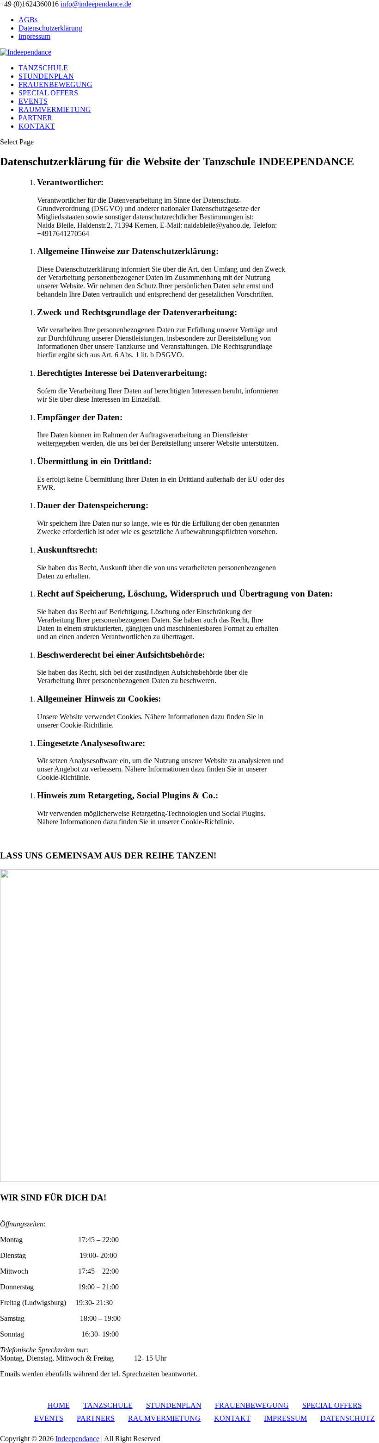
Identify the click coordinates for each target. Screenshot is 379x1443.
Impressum (34, 36)
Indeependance (77, 1439)
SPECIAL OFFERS (48, 93)
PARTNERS (96, 1418)
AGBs (27, 20)
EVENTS (33, 101)
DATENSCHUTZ (347, 1418)
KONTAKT (36, 126)
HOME (59, 1405)
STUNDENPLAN (46, 76)
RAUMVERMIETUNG (54, 109)
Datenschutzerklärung (50, 28)
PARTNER (35, 118)
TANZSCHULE (43, 68)
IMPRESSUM (285, 1418)
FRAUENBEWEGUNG (55, 84)
